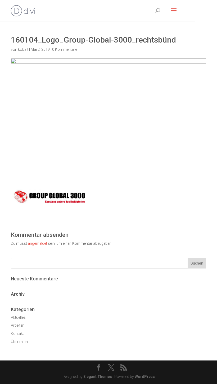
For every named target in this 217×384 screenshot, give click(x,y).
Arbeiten (17, 325)
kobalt (23, 49)
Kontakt (17, 333)
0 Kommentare (64, 49)
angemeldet (37, 243)
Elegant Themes (97, 376)
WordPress (145, 376)
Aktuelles (18, 317)
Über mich (19, 342)
